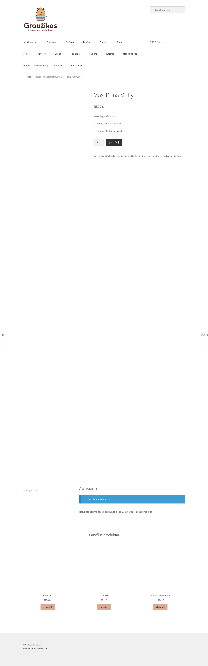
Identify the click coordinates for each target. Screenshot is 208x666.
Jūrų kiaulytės (30, 41)
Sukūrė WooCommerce (35, 648)
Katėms (110, 53)
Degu (119, 41)
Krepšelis (58, 65)
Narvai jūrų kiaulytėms (53, 76)
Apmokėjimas (75, 65)
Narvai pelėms (148, 156)
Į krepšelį (114, 142)
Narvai (38, 76)
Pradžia (29, 76)
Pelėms (177, 156)
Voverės (42, 53)
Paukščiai (75, 53)
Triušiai (86, 41)
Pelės (25, 53)
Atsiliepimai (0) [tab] (30, 490)
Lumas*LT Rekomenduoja (36, 65)
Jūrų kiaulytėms (112, 156)
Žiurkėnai (51, 41)
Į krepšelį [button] (47, 607)
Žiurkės (103, 41)
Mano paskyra (130, 53)
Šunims (93, 53)
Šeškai (58, 53)
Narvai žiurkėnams (164, 156)
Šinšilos (70, 41)
